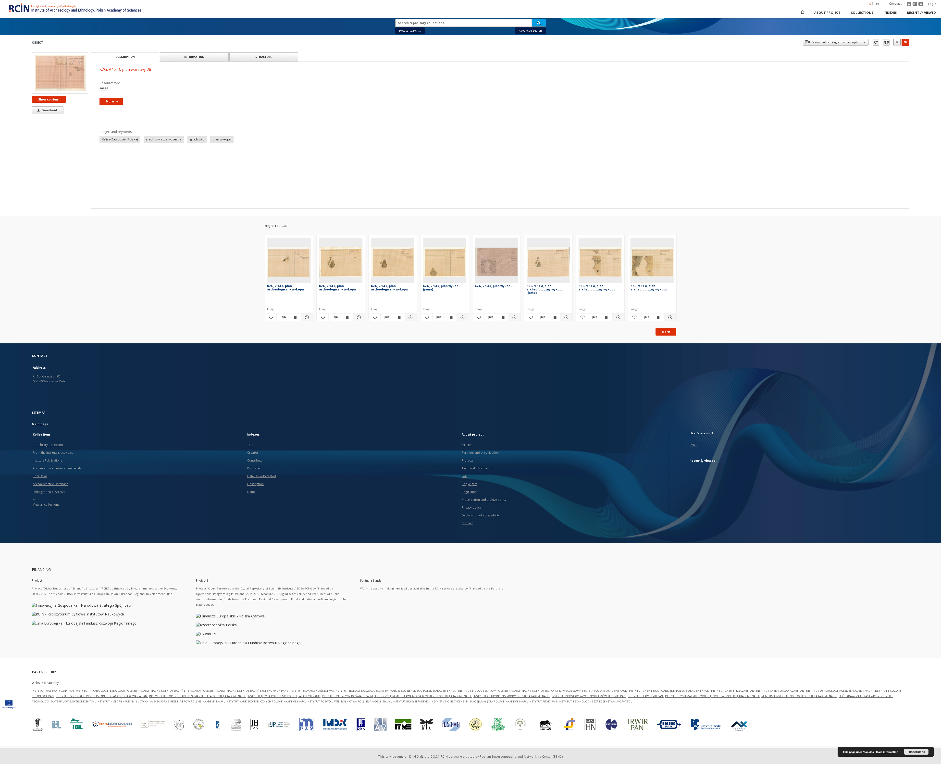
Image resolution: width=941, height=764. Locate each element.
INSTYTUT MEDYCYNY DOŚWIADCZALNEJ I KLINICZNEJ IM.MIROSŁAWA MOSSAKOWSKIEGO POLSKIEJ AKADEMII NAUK (397, 696)
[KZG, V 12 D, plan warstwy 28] (60, 73)
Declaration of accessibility (481, 515)
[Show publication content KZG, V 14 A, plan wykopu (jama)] (451, 317)
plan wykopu (222, 139)
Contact (467, 523)
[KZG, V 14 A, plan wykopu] (496, 262)
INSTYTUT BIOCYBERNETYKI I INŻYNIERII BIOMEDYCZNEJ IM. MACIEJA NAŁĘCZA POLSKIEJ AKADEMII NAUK (460, 701)
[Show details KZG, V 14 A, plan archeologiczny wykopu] (306, 317)
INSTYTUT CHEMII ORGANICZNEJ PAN (780, 690)
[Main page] (802, 12)
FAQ (465, 476)
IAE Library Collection (48, 445)
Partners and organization (480, 453)
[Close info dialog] (886, 42)
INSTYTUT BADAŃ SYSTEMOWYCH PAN (261, 690)
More (666, 332)
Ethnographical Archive (49, 492)
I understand (916, 752)
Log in (694, 444)
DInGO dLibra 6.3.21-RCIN (428, 756)
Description (255, 484)
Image (103, 88)
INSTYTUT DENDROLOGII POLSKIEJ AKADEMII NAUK (839, 690)
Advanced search (530, 30)
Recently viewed (921, 13)
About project (827, 13)
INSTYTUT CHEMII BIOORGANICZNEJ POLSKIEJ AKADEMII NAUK (669, 690)
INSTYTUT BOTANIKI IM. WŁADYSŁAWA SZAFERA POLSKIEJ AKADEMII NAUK (580, 690)
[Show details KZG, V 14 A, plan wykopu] (514, 317)
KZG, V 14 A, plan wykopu (493, 286)
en (905, 42)
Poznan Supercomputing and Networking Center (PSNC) (521, 756)
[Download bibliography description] (282, 317)
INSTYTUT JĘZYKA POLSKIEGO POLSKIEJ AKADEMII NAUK (284, 696)
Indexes (890, 13)
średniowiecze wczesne (164, 139)
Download (49, 110)
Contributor (255, 460)
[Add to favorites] (876, 42)
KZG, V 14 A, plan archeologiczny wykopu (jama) (545, 289)
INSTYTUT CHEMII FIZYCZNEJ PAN (733, 690)
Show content (49, 99)
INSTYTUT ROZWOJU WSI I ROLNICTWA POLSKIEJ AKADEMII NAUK (349, 701)
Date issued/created (261, 476)
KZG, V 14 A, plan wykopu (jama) (441, 287)
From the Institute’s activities (53, 453)
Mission (467, 445)
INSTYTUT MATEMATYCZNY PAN (53, 690)
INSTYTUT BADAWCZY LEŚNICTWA (311, 690)
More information (887, 752)
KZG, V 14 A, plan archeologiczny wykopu (285, 287)
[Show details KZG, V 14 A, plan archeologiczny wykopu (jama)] (566, 317)
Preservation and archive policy (484, 500)
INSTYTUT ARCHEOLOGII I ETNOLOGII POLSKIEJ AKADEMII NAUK (117, 690)
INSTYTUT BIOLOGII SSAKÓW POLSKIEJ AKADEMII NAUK (494, 690)
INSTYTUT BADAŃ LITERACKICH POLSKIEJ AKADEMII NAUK (198, 690)
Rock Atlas (40, 476)
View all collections (46, 504)
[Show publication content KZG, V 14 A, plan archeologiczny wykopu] (295, 317)
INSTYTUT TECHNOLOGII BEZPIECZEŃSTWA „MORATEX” (595, 701)
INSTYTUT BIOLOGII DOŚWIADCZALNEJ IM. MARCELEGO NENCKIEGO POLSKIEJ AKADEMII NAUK (396, 690)
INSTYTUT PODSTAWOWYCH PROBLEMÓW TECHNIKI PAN (589, 696)
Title (250, 445)
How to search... (410, 30)
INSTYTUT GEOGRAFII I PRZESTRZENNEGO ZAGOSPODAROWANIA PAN (102, 696)
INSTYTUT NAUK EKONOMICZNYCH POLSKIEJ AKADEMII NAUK (265, 701)
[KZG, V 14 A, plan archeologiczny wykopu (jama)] (548, 262)
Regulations (470, 492)
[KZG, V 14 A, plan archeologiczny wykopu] (288, 262)
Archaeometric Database (50, 484)
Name (251, 492)
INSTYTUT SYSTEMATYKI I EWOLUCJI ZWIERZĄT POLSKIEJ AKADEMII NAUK (712, 696)
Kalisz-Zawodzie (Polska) (120, 139)
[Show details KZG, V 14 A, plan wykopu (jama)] (462, 317)
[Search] (539, 23)
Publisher (253, 468)
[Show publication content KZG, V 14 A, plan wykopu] (502, 317)
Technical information (477, 468)
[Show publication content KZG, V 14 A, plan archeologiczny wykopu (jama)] (554, 317)
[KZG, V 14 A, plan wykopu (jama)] (444, 262)
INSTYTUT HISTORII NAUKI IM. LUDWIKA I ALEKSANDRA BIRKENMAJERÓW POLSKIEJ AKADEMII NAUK (160, 701)
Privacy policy (471, 507)
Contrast (895, 3)
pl (877, 3)
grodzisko (197, 139)
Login (932, 4)
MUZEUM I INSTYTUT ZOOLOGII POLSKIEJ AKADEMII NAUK (799, 696)
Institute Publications (47, 460)
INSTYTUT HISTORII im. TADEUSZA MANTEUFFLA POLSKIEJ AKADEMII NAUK (197, 696)
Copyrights (469, 484)
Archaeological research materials (57, 468)
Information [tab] (194, 57)
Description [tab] (125, 57)
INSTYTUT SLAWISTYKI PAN (646, 696)
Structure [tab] (263, 57)
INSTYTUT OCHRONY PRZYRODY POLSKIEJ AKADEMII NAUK (511, 696)
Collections (862, 13)
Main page (40, 424)
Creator (252, 453)
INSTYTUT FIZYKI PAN (543, 701)
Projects (467, 460)
